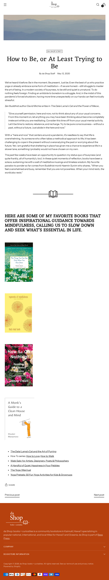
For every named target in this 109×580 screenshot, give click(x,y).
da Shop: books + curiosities (31, 564)
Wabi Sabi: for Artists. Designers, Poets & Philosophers (40, 460)
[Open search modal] (98, 4)
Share (12, 485)
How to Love (32, 456)
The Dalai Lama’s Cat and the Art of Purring (33, 451)
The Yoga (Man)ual (21, 470)
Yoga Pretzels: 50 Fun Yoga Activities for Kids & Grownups (41, 474)
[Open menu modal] (5, 4)
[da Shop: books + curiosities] (54, 4)
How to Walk (47, 456)
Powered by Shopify (12, 566)
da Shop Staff (54, 51)
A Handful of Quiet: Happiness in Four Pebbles (35, 465)
